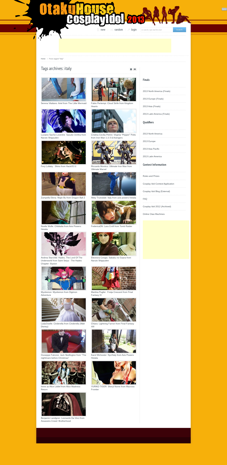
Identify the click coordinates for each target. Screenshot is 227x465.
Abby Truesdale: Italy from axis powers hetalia (113, 197)
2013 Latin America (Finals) (156, 114)
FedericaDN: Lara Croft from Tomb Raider (111, 226)
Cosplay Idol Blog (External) (156, 191)
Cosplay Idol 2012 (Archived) (157, 206)
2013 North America (152, 133)
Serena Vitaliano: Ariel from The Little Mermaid (63, 103)
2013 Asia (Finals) (151, 106)
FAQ (145, 199)
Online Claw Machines (154, 214)
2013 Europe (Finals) (153, 99)
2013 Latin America (152, 156)
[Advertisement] (115, 46)
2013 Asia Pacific (151, 149)
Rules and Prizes (151, 176)
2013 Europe (149, 141)
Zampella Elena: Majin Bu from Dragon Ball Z (63, 197)
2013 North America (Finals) (156, 91)
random (119, 29)
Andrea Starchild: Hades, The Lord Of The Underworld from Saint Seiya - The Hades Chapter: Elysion (61, 260)
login (134, 29)
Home (43, 59)
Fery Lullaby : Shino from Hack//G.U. (59, 166)
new (103, 29)
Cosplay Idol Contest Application (158, 184)
